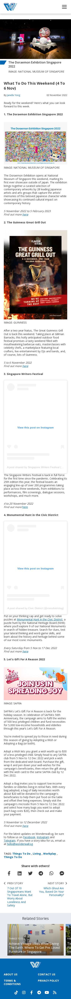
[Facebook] (31, 992)
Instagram (43, 837)
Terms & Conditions (12, 982)
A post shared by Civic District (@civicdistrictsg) (35, 608)
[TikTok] (16, 992)
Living (37, 853)
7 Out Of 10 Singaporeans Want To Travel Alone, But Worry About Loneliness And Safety (20, 894)
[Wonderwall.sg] (10, 7)
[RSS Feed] (55, 992)
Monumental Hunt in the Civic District (39, 619)
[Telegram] (39, 992)
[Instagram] (24, 992)
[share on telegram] (41, 873)
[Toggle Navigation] (64, 7)
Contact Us (46, 974)
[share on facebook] (9, 873)
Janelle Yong (13, 95)
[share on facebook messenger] (62, 873)
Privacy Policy (48, 980)
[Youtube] (47, 992)
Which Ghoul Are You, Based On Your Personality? (51, 889)
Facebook (29, 837)
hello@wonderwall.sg (20, 844)
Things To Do (21, 853)
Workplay (49, 853)
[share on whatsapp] (51, 873)
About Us (10, 974)
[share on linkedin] (20, 873)
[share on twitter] (30, 873)
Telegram (10, 840)
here (25, 214)
